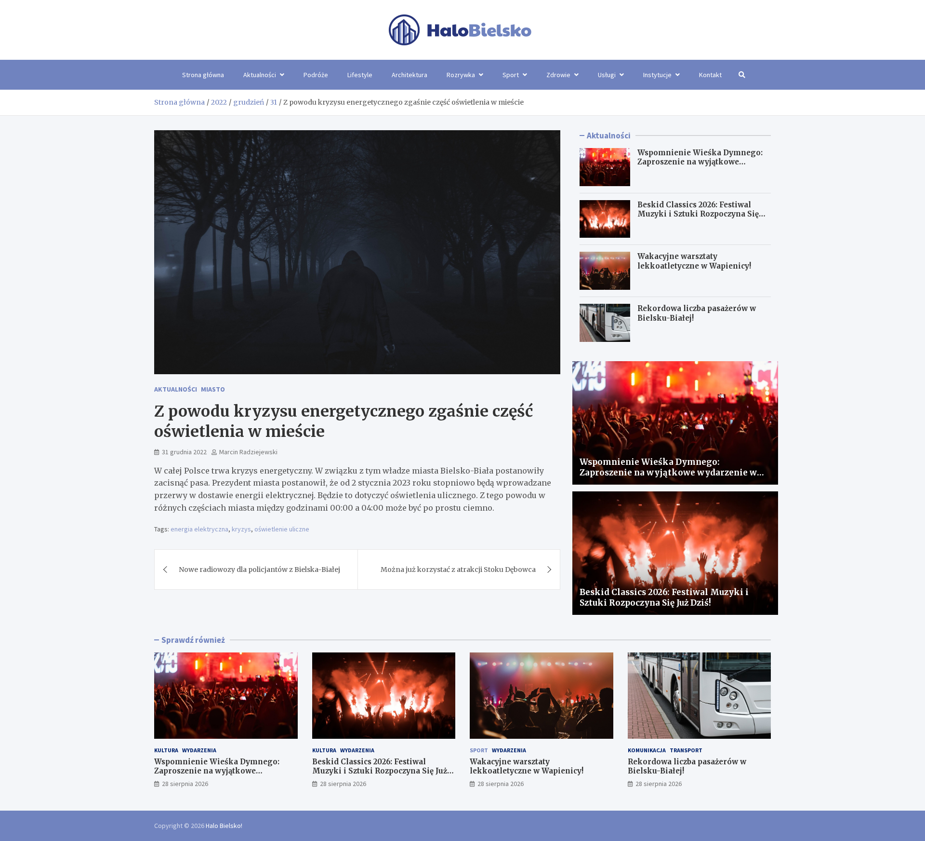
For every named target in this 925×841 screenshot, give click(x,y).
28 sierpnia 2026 (185, 783)
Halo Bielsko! (224, 825)
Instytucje (657, 74)
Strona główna (203, 74)
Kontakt (710, 74)
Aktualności (259, 74)
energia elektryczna (199, 529)
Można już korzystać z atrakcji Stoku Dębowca (458, 569)
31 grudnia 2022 (184, 452)
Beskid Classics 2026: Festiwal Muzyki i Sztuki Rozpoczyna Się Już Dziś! (698, 214)
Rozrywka (461, 74)
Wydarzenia (199, 750)
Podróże (316, 74)
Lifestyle (359, 74)
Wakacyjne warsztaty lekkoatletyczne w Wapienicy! (694, 261)
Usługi (607, 74)
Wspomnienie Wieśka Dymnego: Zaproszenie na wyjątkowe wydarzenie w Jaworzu (700, 162)
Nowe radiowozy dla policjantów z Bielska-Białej (259, 569)
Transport (686, 750)
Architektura (409, 74)
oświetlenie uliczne (281, 529)
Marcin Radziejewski (248, 452)
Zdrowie (558, 74)
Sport (510, 74)
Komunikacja (647, 750)
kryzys (241, 529)
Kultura (166, 750)
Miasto (213, 389)
